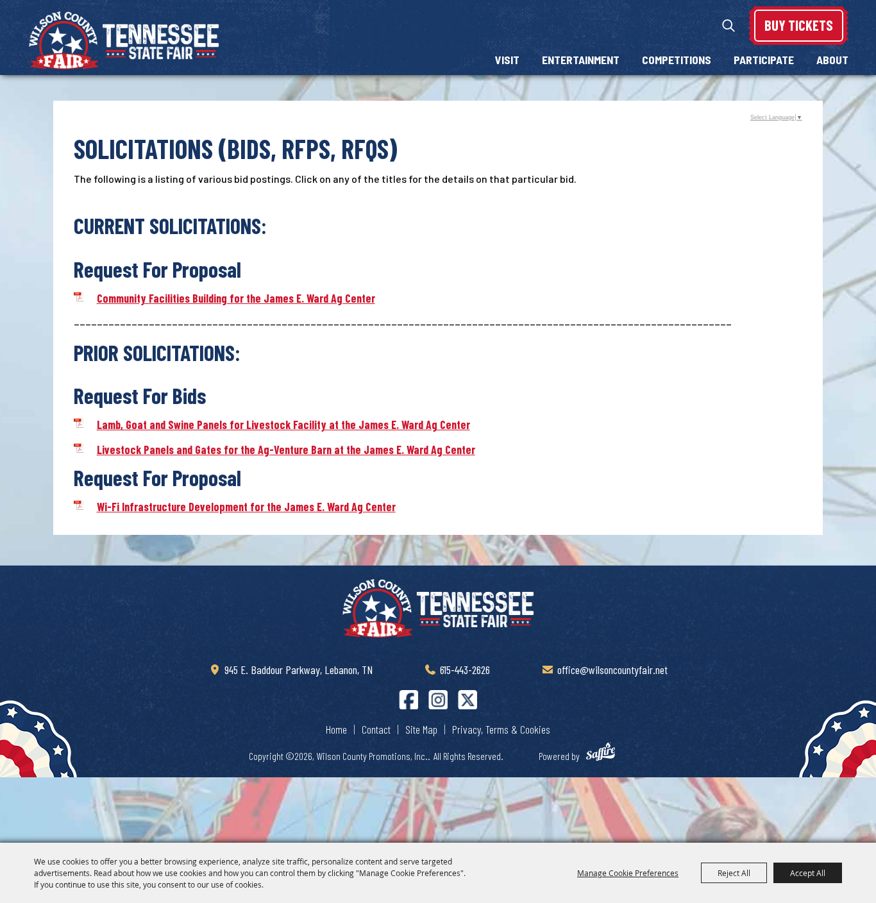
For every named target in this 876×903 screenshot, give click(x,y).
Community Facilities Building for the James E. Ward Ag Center (236, 298)
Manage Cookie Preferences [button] (627, 873)
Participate (764, 60)
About (832, 60)
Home (336, 729)
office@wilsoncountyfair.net (612, 669)
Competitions (676, 60)
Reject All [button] (734, 873)
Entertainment (580, 60)
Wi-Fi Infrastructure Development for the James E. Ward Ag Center (246, 507)
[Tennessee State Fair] (438, 608)
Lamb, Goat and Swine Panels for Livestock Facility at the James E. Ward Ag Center (283, 425)
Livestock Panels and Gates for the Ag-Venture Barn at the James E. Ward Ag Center (286, 450)
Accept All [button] (807, 873)
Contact (376, 729)
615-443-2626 (465, 669)
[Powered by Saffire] (606, 753)
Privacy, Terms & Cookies (501, 729)
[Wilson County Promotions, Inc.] (124, 40)
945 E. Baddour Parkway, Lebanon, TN (298, 669)
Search (728, 25)
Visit (507, 60)
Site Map (421, 729)
